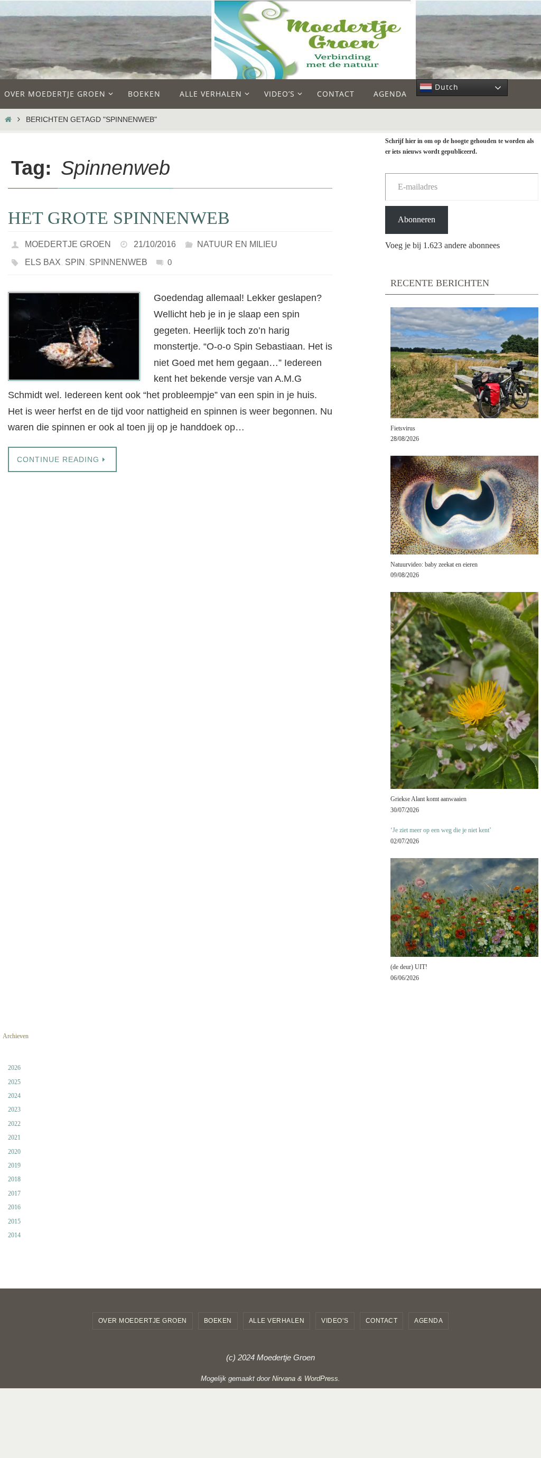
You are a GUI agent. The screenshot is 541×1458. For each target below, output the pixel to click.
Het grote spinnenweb (119, 218)
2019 (14, 1165)
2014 (14, 1235)
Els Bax (43, 257)
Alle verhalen (277, 1320)
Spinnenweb (118, 257)
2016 (14, 1207)
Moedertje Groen (68, 242)
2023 (14, 1109)
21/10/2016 (155, 242)
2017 (14, 1193)
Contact (382, 1320)
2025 (14, 1082)
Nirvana (283, 1378)
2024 (14, 1095)
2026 (14, 1067)
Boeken (218, 1320)
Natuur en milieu (237, 242)
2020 (14, 1151)
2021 (14, 1137)
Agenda (428, 1320)
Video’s (335, 1320)
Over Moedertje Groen (142, 1320)
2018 (14, 1179)
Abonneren (416, 219)
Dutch (445, 87)
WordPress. (322, 1378)
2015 (14, 1221)
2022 (14, 1123)
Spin (75, 257)
